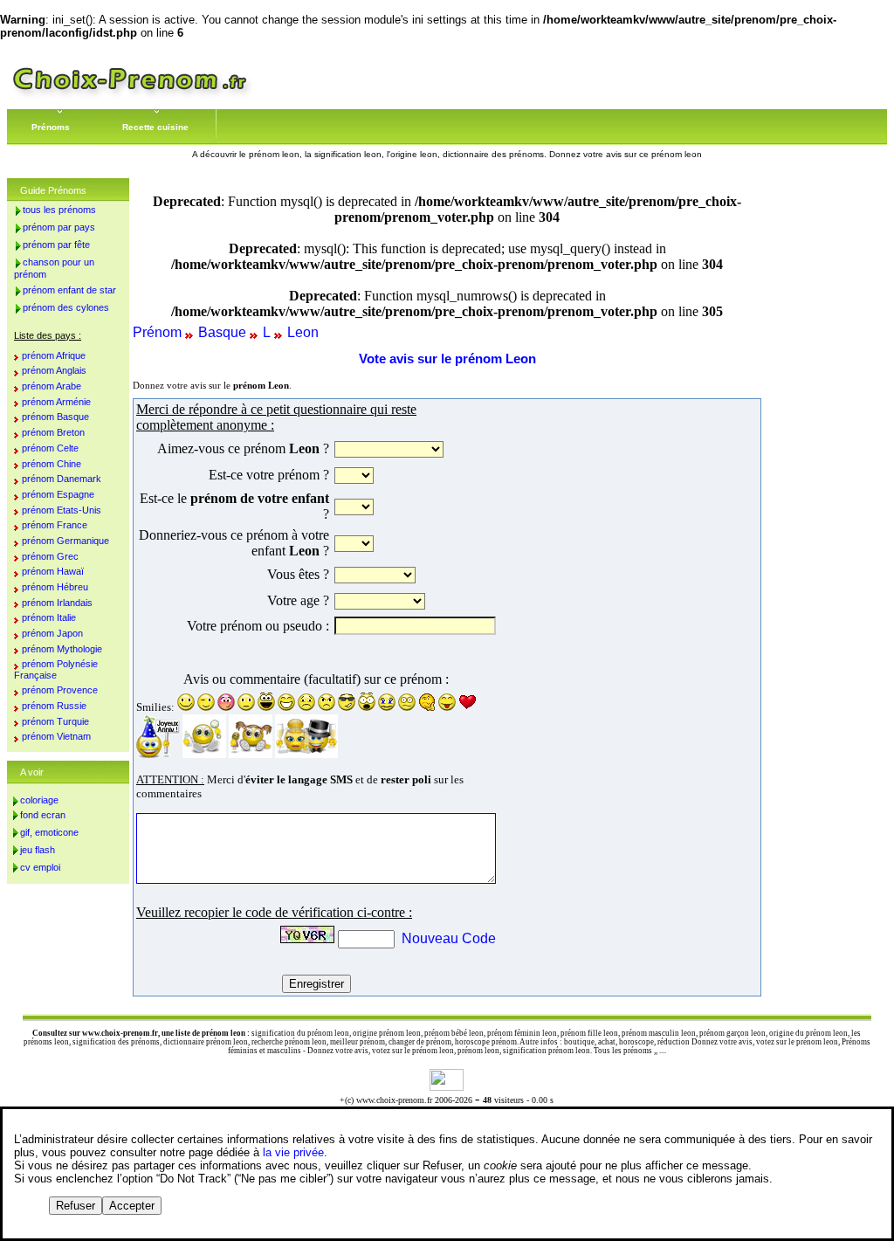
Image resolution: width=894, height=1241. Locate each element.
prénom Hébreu (55, 587)
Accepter (132, 1205)
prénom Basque (55, 416)
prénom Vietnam (56, 736)
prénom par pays (59, 227)
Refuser (75, 1205)
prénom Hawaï (53, 571)
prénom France (54, 525)
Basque (222, 332)
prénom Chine (51, 463)
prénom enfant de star (69, 290)
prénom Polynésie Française (56, 669)
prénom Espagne (58, 494)
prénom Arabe (51, 386)
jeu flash (37, 850)
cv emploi (40, 867)
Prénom (157, 332)
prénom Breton (53, 432)
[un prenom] (130, 95)
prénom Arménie (56, 401)
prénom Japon (52, 633)
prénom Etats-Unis (61, 510)
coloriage (39, 800)
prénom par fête (56, 244)
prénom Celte (50, 448)
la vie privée (293, 1152)
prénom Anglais (54, 370)
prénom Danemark (61, 478)
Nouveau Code (449, 938)
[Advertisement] (629, 697)
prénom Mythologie (62, 649)
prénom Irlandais (57, 602)
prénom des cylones (66, 307)
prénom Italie (49, 617)
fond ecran (42, 815)
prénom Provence (60, 690)
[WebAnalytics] (447, 1086)
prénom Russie (54, 705)
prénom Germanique (65, 540)
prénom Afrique (54, 355)
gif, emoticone (49, 832)
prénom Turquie (55, 721)
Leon (303, 332)
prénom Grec (50, 556)
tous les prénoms (59, 209)
